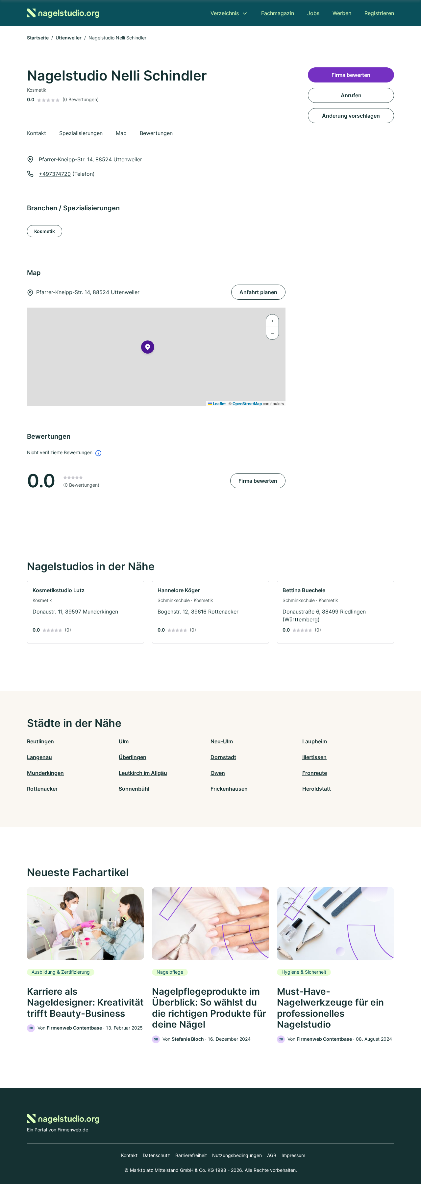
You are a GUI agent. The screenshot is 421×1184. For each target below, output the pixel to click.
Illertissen (314, 757)
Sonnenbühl (134, 788)
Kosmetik (44, 231)
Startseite (38, 37)
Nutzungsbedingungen (237, 1155)
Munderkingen (45, 773)
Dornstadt (223, 757)
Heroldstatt (316, 788)
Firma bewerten (257, 480)
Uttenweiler (69, 37)
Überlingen (132, 757)
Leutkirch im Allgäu (143, 773)
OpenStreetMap (247, 403)
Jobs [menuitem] (313, 13)
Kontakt (129, 1155)
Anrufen (351, 95)
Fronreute (314, 773)
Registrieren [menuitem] (379, 13)
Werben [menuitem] (342, 13)
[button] (147, 348)
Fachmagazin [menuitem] (277, 13)
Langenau (39, 757)
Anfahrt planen (258, 292)
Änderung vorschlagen (351, 115)
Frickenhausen (229, 788)
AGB (271, 1155)
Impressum (293, 1155)
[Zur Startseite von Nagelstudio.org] (63, 13)
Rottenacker (42, 788)
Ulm (124, 741)
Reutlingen (40, 741)
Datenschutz (156, 1155)
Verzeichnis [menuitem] (224, 13)
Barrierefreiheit (191, 1155)
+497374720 (55, 174)
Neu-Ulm (221, 741)
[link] (85, 612)
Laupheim (314, 741)
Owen (217, 773)
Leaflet (219, 403)
